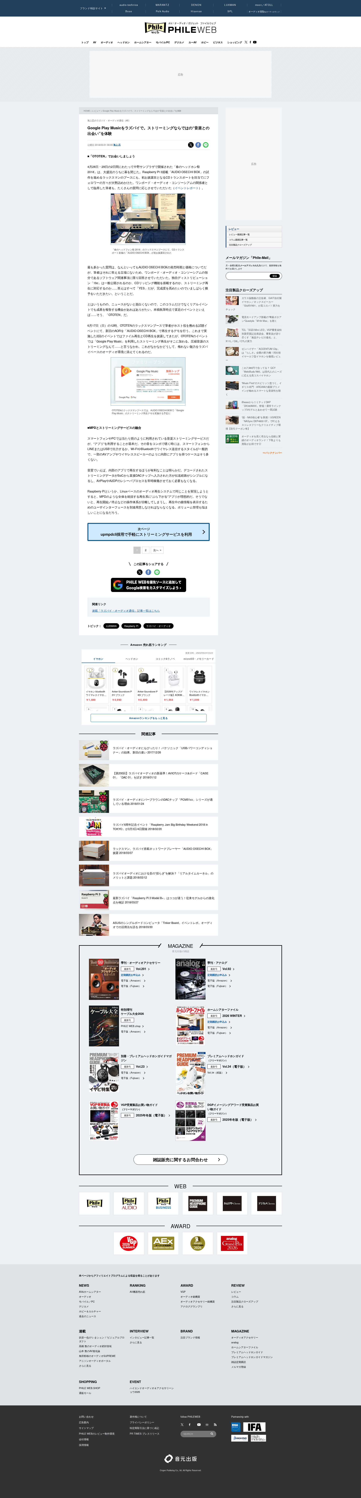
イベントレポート (187, 188)
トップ (85, 42)
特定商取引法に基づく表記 (144, 1428)
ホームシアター (142, 42)
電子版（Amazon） (131, 980)
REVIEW (238, 1285)
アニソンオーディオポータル (95, 1361)
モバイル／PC (87, 1301)
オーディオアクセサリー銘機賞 (197, 1301)
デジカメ (179, 42)
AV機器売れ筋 (137, 1291)
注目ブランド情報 (190, 1337)
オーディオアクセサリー (244, 1337)
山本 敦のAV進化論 (89, 1351)
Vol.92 (226, 969)
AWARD (186, 1285)
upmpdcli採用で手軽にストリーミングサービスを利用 (146, 532)
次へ (156, 550)
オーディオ (107, 42)
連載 (82, 1331)
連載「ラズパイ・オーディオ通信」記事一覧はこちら (126, 610)
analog (234, 1342)
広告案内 (84, 1422)
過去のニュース (87, 1316)
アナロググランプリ (191, 1306)
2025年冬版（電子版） (151, 1115)
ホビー (205, 42)
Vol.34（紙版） (215, 1072)
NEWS (84, 1285)
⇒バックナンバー (272, 452)
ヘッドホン (124, 42)
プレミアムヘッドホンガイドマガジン (252, 1357)
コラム (235, 1296)
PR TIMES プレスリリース (144, 1433)
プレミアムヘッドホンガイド (247, 1352)
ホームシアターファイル (244, 1347)
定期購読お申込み (130, 975)
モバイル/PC (163, 42)
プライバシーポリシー (142, 1422)
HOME (87, 110)
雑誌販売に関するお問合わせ (180, 1159)
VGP (183, 1291)
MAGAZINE (180, 945)
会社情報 (84, 1439)
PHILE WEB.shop (130, 1026)
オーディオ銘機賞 (190, 1296)
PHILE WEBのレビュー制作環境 (97, 1433)
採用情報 (84, 1445)
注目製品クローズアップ (240, 244)
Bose (128, 11)
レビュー (96, 110)
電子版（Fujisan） (131, 986)
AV (94, 42)
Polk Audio (162, 11)
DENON (196, 5)
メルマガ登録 (238, 1367)
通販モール (85, 1393)
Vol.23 (140, 1066)
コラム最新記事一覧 (238, 239)
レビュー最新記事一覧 (239, 234)
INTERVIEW (139, 1331)
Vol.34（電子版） (234, 1066)
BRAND (186, 1331)
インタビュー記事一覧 (142, 1337)
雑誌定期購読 (238, 1362)
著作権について (138, 1416)
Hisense (196, 11)
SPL (230, 11)
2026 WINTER (232, 1015)
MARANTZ (162, 5)
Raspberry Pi (131, 626)
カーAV (193, 42)
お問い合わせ (86, 1416)
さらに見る (237, 1306)
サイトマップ (86, 1428)
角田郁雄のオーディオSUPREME (97, 1356)
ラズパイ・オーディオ (158, 626)
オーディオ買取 (264, 11)
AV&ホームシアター (90, 1291)
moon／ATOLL (264, 5)
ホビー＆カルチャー (90, 1311)
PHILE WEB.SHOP (89, 1388)
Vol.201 (141, 969)
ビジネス (218, 42)
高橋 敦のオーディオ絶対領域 (95, 1346)
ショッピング (234, 42)
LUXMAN (230, 5)
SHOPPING (88, 1381)
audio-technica (129, 5)
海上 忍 (117, 144)
